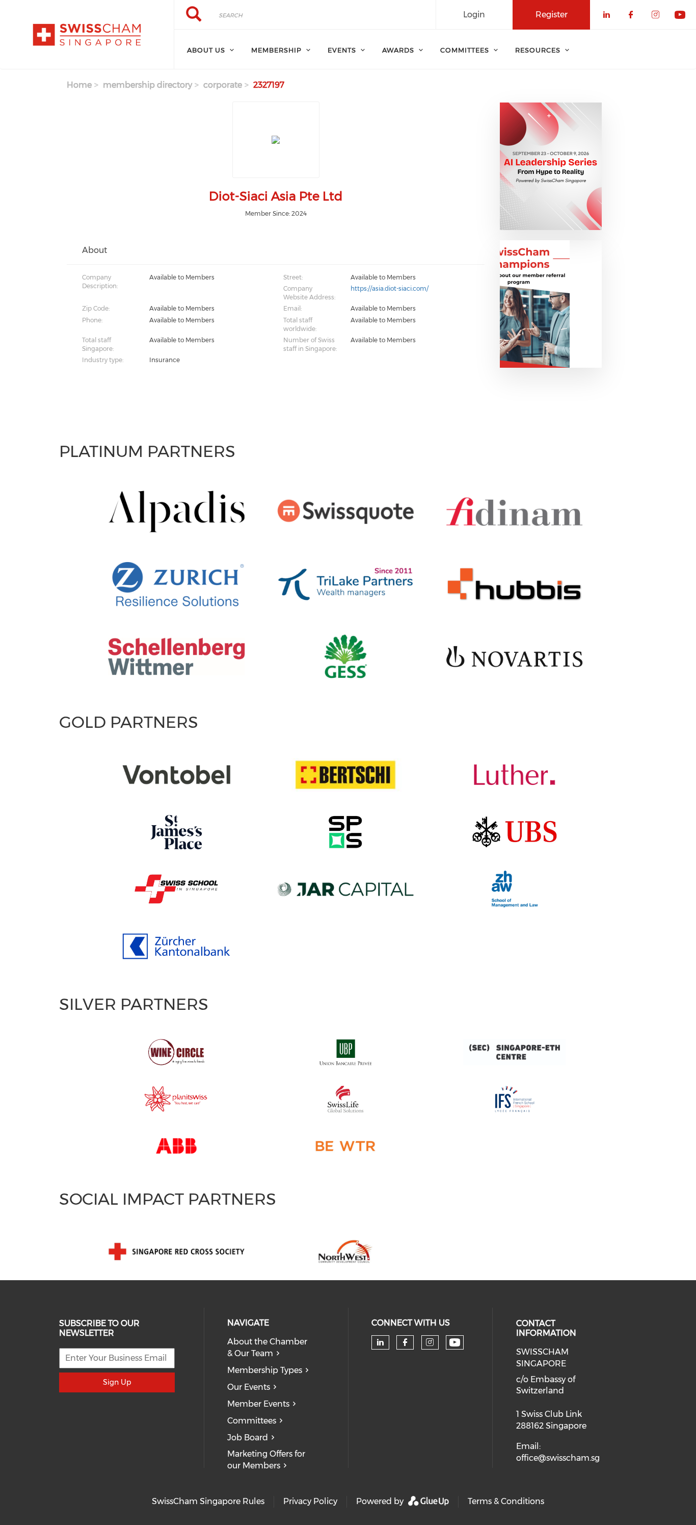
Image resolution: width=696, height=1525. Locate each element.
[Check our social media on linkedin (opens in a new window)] (380, 1342)
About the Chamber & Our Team (267, 1347)
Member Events (258, 1404)
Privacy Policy (310, 1501)
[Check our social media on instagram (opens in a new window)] (430, 1342)
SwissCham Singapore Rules (208, 1501)
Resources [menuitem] (537, 50)
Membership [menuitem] (276, 50)
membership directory (147, 85)
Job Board (247, 1437)
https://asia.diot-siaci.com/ (390, 288)
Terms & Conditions (506, 1501)
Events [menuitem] (342, 50)
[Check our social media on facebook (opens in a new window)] (405, 1342)
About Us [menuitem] (206, 50)
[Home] (87, 34)
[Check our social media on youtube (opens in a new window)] (455, 1342)
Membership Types (264, 1370)
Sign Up (117, 1382)
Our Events (248, 1387)
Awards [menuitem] (398, 50)
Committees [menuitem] (464, 50)
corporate (222, 85)
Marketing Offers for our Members (266, 1459)
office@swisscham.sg (558, 1458)
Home (79, 85)
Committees (251, 1421)
